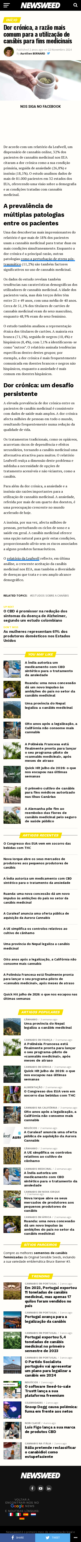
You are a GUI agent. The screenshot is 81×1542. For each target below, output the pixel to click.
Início (12, 20)
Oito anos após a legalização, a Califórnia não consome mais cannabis (39, 961)
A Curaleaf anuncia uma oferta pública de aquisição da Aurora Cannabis (36, 915)
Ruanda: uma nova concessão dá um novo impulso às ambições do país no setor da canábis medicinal (36, 898)
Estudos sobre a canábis (50, 595)
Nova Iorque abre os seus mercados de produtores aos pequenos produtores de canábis (35, 863)
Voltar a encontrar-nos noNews (22, 1503)
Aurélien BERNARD (32, 53)
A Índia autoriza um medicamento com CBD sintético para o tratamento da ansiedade (37, 880)
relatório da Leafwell (23, 558)
